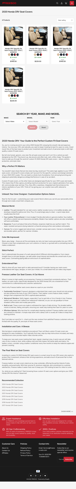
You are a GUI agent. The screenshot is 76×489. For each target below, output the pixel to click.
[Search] (57, 3)
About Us (5, 448)
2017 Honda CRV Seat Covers (12, 405)
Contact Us (6, 450)
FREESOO (34, 479)
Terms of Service (26, 455)
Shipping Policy (25, 448)
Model (29, 118)
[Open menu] (72, 3)
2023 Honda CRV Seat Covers (12, 387)
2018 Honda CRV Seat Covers (12, 402)
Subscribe (68, 459)
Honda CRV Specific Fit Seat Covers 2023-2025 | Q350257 (62, 50)
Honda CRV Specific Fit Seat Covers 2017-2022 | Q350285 (13, 91)
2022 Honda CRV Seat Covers (12, 390)
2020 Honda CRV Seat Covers (12, 396)
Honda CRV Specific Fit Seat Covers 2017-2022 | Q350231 (13, 50)
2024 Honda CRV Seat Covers (12, 384)
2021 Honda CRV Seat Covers (12, 393)
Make (6, 118)
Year (52, 118)
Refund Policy (25, 450)
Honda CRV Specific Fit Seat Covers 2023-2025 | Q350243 (38, 50)
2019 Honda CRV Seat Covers (12, 399)
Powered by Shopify (43, 479)
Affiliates (5, 453)
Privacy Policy (25, 453)
